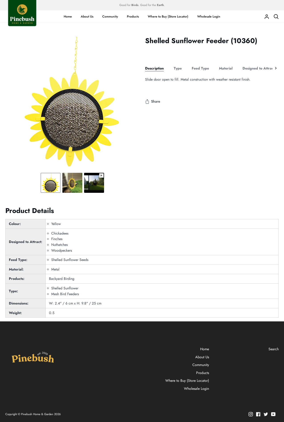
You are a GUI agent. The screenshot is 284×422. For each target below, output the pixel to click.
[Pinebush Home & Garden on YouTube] (273, 414)
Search (273, 349)
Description (154, 68)
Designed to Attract (259, 68)
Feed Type (200, 68)
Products (202, 372)
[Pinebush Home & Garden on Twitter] (266, 414)
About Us (202, 357)
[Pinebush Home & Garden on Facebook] (258, 414)
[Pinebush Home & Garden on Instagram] (250, 414)
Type (178, 68)
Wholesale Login (196, 388)
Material (226, 68)
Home (204, 349)
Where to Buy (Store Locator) (187, 380)
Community (200, 364)
